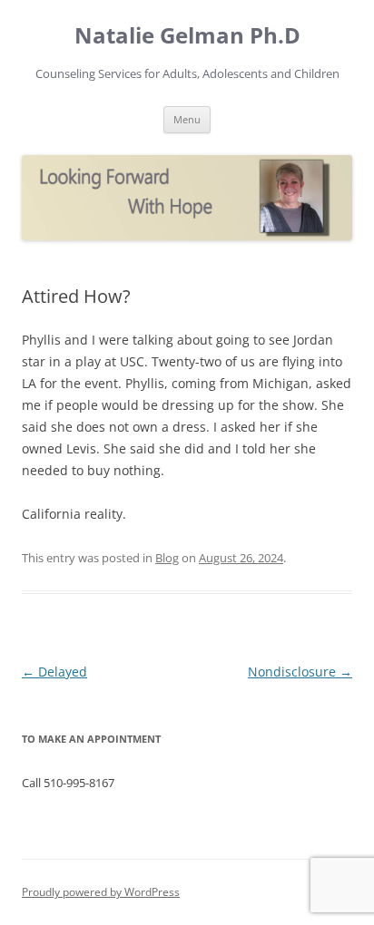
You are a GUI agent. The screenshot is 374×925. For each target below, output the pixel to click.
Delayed (54, 671)
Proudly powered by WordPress (101, 892)
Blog (167, 558)
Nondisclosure (300, 671)
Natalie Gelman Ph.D (187, 36)
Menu (187, 119)
